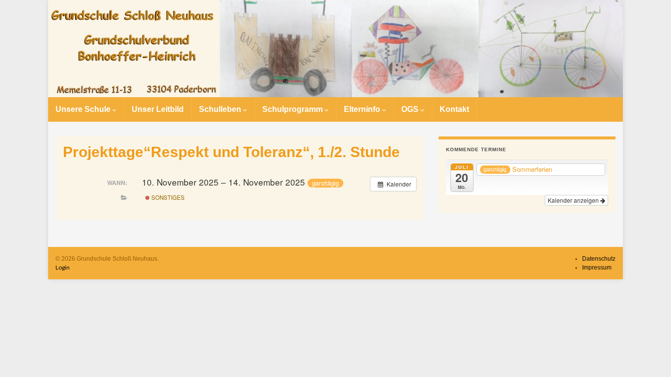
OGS (410, 109)
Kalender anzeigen (574, 200)
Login (63, 267)
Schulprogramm (293, 109)
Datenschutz (598, 258)
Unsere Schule (84, 109)
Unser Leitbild (158, 109)
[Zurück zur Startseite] (335, 48)
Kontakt (454, 109)
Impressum (597, 267)
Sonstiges (167, 197)
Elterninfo (363, 109)
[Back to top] (649, 355)
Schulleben (221, 109)
